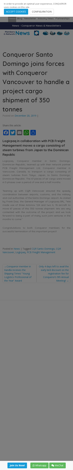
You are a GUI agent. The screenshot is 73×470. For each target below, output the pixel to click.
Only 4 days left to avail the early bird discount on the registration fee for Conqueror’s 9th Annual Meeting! (54, 273)
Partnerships (63, 18)
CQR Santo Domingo (43, 248)
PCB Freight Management (41, 252)
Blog (19, 18)
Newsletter (30, 18)
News (12, 18)
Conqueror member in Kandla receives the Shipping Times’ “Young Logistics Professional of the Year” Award (17, 273)
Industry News (46, 18)
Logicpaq (20, 252)
